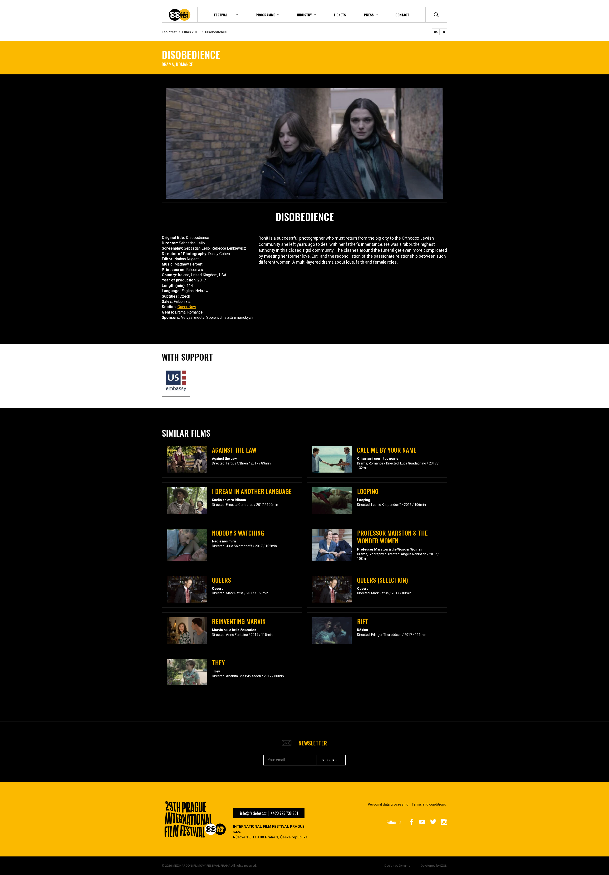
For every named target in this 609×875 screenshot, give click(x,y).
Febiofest (169, 32)
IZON (443, 865)
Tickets (340, 14)
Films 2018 (190, 32)
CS (436, 31)
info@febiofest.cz (253, 813)
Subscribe (330, 760)
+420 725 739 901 (284, 813)
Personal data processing (388, 804)
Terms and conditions (429, 804)
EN (443, 31)
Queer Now (186, 307)
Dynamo (404, 865)
